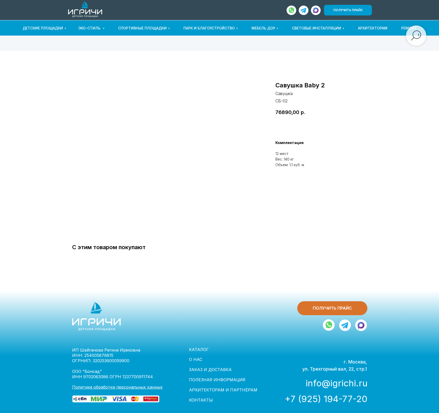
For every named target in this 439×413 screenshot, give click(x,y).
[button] (348, 10)
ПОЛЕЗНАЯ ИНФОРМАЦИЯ (217, 379)
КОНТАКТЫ (201, 400)
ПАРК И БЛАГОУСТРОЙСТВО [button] (209, 28)
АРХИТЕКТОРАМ (372, 28)
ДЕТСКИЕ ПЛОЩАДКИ (43, 28)
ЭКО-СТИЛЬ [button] (89, 28)
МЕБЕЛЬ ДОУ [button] (263, 28)
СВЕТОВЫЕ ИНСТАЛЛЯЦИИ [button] (316, 28)
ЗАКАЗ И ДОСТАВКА (210, 369)
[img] (316, 10)
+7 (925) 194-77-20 (326, 398)
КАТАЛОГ (199, 349)
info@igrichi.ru (337, 383)
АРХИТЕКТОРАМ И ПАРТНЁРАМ (223, 389)
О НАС (195, 359)
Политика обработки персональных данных (117, 387)
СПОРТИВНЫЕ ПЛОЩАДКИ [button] (142, 28)
